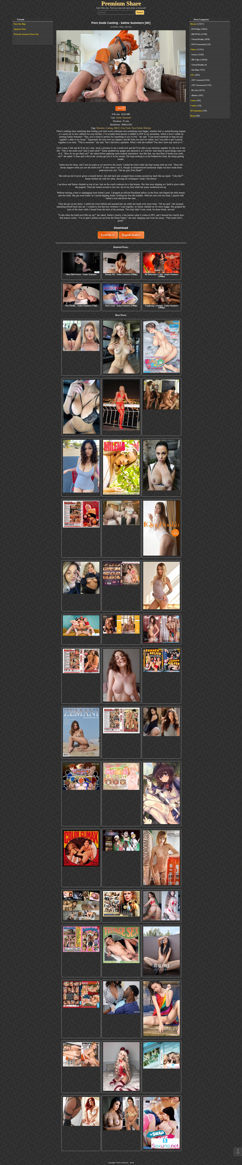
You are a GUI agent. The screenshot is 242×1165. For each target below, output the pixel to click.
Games (193, 101)
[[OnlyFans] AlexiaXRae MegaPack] (121, 347)
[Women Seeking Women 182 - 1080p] (121, 585)
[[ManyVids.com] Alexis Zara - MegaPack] (121, 1123)
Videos (121, 27)
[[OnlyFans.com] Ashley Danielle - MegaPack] (81, 347)
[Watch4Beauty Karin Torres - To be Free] (161, 951)
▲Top (132, 1163)
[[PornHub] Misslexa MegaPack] (81, 407)
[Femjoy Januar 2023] (121, 629)
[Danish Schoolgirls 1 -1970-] (81, 951)
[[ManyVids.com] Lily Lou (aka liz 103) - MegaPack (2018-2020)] (161, 906)
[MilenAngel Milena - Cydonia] (121, 467)
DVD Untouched (198, 44)
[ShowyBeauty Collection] (161, 629)
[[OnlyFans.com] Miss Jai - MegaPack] (81, 585)
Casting (109, 128)
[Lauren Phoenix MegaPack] (121, 407)
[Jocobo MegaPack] (81, 906)
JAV (192, 75)
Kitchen (147, 128)
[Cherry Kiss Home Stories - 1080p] (81, 1067)
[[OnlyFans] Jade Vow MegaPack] (121, 1067)
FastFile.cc (108, 235)
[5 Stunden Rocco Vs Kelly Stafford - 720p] (81, 1009)
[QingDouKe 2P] (161, 528)
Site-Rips (195, 70)
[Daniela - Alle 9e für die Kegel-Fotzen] (161, 407)
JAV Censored (197, 80)
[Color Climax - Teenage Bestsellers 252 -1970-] (81, 675)
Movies (193, 24)
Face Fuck (125, 128)
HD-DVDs (195, 34)
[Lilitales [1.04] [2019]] (121, 858)
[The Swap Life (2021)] (161, 1123)
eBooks (194, 95)
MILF (117, 128)
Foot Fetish (137, 128)
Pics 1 (120, 108)
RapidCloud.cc (131, 235)
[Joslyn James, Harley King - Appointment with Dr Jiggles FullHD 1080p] (121, 1009)
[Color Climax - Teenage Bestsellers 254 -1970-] (121, 732)
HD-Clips (128, 27)
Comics (193, 106)
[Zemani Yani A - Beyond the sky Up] (81, 732)
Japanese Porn (20, 29)
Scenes (194, 55)
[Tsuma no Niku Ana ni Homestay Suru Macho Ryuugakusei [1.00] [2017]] (161, 347)
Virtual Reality (197, 39)
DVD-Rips (196, 29)
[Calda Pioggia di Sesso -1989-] (121, 906)
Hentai (193, 116)
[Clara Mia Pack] (161, 585)
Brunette (101, 128)
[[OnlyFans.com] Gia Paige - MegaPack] (161, 732)
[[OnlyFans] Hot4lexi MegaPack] (81, 467)
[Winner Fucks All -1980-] (81, 858)
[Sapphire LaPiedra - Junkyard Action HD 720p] (161, 467)
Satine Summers (123, 117)
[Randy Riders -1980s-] (121, 951)
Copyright (111, 1163)
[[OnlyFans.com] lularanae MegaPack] (121, 528)
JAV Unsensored (198, 85)
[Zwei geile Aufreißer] (161, 1067)
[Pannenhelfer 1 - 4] (161, 675)
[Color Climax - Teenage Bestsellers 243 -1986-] (81, 528)
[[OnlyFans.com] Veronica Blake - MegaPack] (81, 1123)
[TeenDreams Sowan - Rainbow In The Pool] (161, 1009)
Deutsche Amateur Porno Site (26, 34)
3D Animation (196, 111)
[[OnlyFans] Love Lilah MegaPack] (121, 675)
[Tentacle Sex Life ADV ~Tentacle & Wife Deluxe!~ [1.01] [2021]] (121, 793)
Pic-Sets (194, 90)
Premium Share (121, 3)
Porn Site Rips (20, 24)
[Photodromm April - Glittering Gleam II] (161, 858)
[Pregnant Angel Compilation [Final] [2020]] (81, 793)
